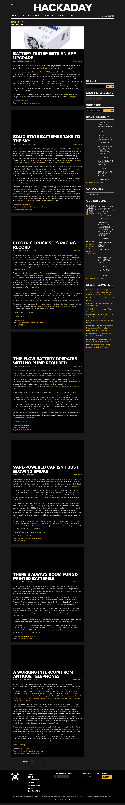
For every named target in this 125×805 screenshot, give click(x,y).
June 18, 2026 (18, 61)
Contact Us (34, 791)
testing (31, 209)
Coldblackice (90, 309)
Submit (60, 16)
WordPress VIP (66, 800)
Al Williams (31, 582)
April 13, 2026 (18, 250)
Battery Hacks (24, 425)
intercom (16, 753)
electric (32, 323)
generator (39, 751)
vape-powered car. (75, 486)
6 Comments (77, 366)
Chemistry (33, 207)
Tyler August (29, 475)
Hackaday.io (34, 16)
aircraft (21, 207)
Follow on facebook (87, 98)
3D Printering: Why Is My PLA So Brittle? (105, 244)
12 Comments (77, 475)
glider (39, 207)
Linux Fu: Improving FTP (105, 271)
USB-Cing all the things (34, 523)
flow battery (28, 427)
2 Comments (77, 61)
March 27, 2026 (18, 366)
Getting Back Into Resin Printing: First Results (106, 174)
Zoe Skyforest (30, 61)
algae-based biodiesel (28, 201)
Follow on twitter (90, 98)
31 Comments (104, 168)
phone (22, 753)
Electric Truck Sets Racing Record (44, 245)
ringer (35, 753)
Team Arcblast (44, 273)
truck (25, 325)
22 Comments (105, 143)
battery (21, 103)
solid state (24, 209)
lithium (44, 207)
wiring (40, 753)
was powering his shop (41, 506)
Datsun (26, 323)
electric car (24, 541)
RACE (21, 325)
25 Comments (105, 179)
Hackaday (62, 7)
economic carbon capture (46, 201)
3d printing (22, 638)
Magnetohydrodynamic (21, 430)
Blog (22, 16)
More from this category (94, 182)
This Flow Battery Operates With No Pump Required (45, 360)
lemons (15, 325)
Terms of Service (87, 796)
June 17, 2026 (17, 144)
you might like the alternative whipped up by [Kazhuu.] (54, 68)
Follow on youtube (94, 98)
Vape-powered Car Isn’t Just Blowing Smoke (45, 469)
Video (31, 783)
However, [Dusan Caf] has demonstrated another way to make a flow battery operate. (48, 375)
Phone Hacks (24, 749)
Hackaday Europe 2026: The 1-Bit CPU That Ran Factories (105, 137)
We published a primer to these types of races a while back (54, 306)
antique (26, 751)
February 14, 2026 (19, 582)
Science (33, 636)
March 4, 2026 (18, 475)
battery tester (28, 103)
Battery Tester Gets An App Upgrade (44, 55)
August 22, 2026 (108, 16)
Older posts (27, 762)
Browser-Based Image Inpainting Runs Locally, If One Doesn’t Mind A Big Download (99, 328)
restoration (29, 753)
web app (37, 103)
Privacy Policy (78, 796)
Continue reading (20, 316)
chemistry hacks (25, 205)
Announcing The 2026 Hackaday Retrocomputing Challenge (105, 260)
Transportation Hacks (27, 536)
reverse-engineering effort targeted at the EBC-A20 (32, 72)
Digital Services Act (98, 796)
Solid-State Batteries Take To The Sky (46, 138)
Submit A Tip (34, 785)
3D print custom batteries (62, 591)
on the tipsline (72, 97)
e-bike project (71, 526)
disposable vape (30, 538)
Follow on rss (97, 98)
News (22, 320)
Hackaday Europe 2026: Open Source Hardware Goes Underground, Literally (105, 150)
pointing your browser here (29, 86)
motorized (16, 209)
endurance (39, 323)
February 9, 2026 (19, 680)
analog (21, 751)
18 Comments (77, 582)
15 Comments (77, 250)
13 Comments (77, 144)
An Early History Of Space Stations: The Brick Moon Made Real (106, 125)
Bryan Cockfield (30, 144)
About (70, 16)
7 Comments (104, 157)
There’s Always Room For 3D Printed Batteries (45, 576)
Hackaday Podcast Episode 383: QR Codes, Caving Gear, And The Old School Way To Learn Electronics (106, 210)
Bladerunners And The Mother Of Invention (105, 163)
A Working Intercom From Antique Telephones (43, 674)
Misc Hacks (24, 101)
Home (13, 16)
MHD (31, 430)
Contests (48, 16)
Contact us (100, 98)
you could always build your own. (61, 94)
